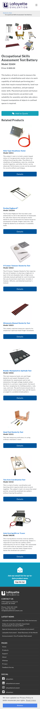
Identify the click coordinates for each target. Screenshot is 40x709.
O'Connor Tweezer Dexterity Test (16, 266)
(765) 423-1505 (12, 607)
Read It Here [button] (31, 700)
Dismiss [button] (20, 705)
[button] (36, 4)
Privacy (4, 664)
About (4, 657)
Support (5, 653)
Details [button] (20, 174)
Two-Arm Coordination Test (14, 480)
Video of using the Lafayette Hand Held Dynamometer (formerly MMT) (15, 625)
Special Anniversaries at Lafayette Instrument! (18, 629)
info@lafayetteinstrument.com (12, 610)
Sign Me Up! (20, 582)
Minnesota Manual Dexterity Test (16, 323)
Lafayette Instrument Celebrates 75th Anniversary (19, 620)
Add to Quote (21, 113)
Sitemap (5, 660)
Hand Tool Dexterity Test (13, 432)
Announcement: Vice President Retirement (17, 636)
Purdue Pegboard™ (10, 208)
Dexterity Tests (7, 13)
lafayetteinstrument (12, 683)
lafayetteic (9, 679)
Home (4, 647)
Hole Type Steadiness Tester (14, 151)
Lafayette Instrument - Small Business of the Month (20, 632)
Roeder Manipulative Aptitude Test (17, 371)
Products (5, 650)
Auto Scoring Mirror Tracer (14, 533)
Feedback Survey (8, 667)
